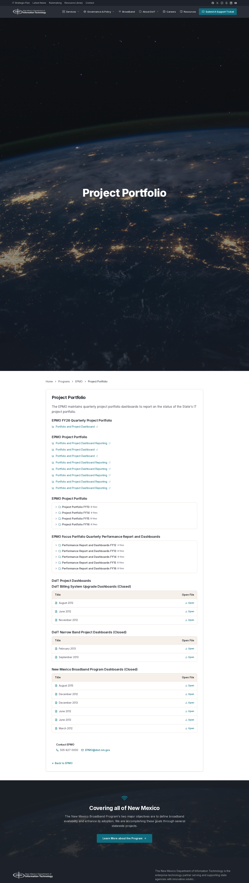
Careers (171, 11)
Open (191, 602)
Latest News (39, 2)
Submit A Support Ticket (220, 11)
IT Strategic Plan (21, 2)
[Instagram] (222, 3)
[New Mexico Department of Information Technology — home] (29, 11)
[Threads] (226, 3)
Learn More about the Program (122, 838)
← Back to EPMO (62, 763)
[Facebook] (213, 3)
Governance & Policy (99, 11)
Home (49, 381)
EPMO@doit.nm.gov (97, 750)
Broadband (128, 11)
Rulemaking (55, 2)
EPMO (79, 381)
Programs (64, 381)
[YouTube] (235, 3)
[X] (217, 3)
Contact (90, 2)
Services (71, 11)
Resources (190, 11)
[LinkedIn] (231, 3)
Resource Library (74, 2)
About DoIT (149, 11)
